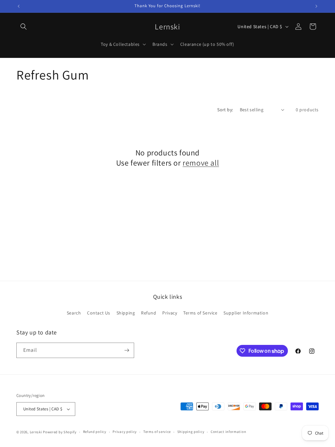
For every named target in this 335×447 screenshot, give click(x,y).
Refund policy (94, 431)
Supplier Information (245, 313)
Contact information (228, 431)
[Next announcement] (316, 6)
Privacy (169, 313)
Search (74, 313)
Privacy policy (125, 431)
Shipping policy (190, 431)
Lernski (36, 432)
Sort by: (225, 110)
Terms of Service (200, 313)
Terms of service (157, 431)
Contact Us (98, 313)
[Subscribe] (126, 350)
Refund (148, 313)
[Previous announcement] (18, 6)
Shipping (125, 313)
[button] (23, 26)
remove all (201, 163)
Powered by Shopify (60, 432)
